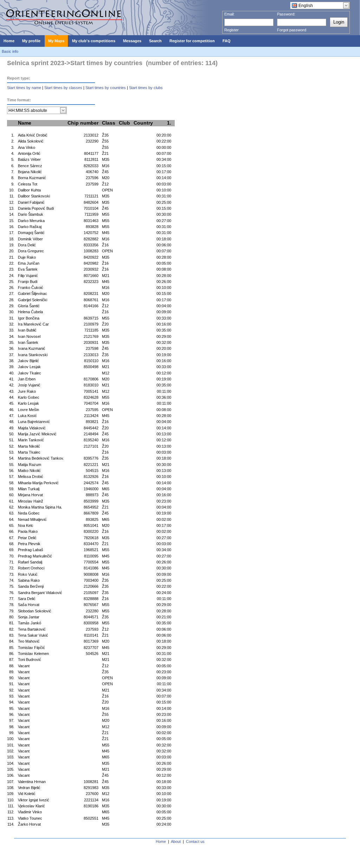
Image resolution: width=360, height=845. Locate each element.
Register (231, 30)
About (176, 841)
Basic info (10, 51)
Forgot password (291, 30)
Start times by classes (63, 88)
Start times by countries (105, 88)
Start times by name (24, 88)
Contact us (195, 841)
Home (161, 841)
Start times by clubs (146, 88)
